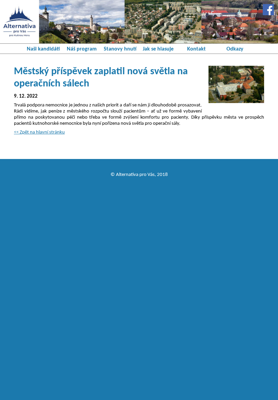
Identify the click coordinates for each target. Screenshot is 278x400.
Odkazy (234, 49)
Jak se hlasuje (158, 49)
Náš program (82, 49)
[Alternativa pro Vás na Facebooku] (268, 9)
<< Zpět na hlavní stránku (39, 132)
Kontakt (196, 49)
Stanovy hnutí (120, 49)
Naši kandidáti (43, 49)
